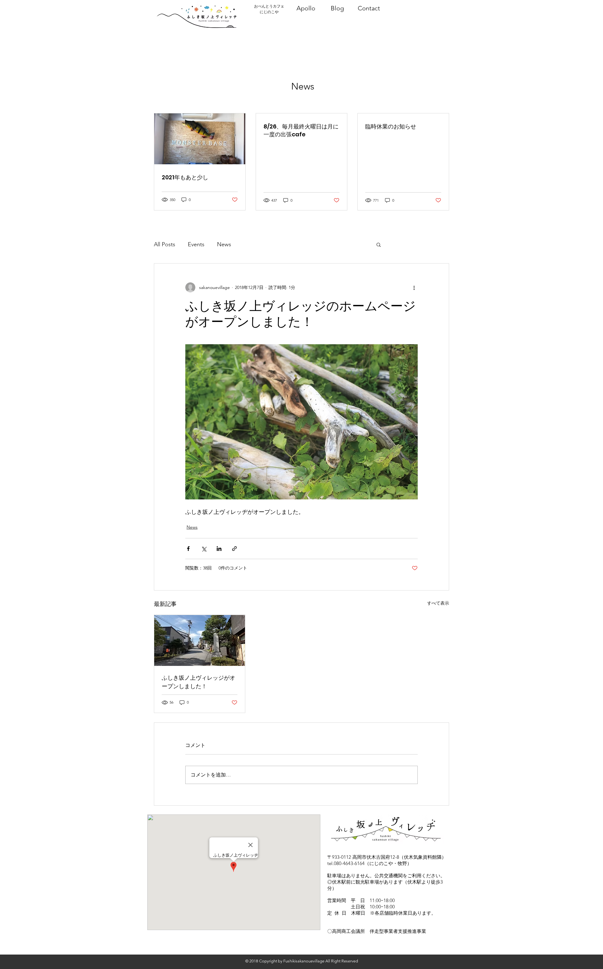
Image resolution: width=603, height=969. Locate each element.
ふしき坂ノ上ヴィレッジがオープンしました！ (198, 682)
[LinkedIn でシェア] (219, 549)
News (224, 244)
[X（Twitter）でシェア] (204, 549)
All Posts (164, 244)
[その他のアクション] (414, 287)
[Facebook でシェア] (188, 549)
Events (196, 244)
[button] (379, 244)
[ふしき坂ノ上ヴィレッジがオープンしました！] (199, 640)
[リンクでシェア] (234, 549)
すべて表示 (438, 603)
